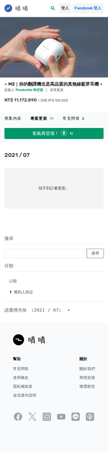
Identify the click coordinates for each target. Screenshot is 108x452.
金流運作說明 (24, 395)
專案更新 (42, 118)
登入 (65, 8)
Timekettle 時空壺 (29, 90)
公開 (13, 280)
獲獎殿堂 (87, 386)
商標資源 (87, 377)
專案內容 (13, 118)
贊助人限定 (21, 292)
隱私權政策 (22, 386)
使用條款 (21, 377)
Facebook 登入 (87, 8)
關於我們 (87, 369)
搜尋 (8, 238)
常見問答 (73, 118)
